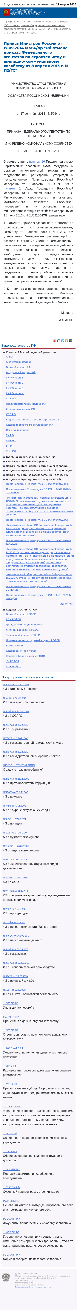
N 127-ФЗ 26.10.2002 (14, 922)
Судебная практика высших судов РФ (30, 456)
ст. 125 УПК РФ (11, 1187)
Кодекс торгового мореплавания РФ (29, 424)
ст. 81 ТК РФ (9, 1066)
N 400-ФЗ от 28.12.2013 (16, 684)
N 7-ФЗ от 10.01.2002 (14, 805)
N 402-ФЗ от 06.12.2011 (15, 832)
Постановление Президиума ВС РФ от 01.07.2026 (37, 483)
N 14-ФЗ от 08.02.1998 (15, 877)
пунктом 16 (37, 161)
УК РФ (10, 445)
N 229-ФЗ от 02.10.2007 (16, 962)
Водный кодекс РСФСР (21, 614)
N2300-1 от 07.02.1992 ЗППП (19, 765)
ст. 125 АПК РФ (11, 1254)
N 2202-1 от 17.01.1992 (14, 909)
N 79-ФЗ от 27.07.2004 (15, 738)
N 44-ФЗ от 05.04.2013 (15, 949)
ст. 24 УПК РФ (11, 1200)
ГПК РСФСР (13, 619)
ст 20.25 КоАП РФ (13, 1048)
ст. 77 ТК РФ (10, 1151)
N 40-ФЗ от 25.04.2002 (16, 711)
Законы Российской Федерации (26, 461)
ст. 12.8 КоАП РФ (12, 1106)
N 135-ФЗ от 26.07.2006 (16, 846)
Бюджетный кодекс (18, 361)
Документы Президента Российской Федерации (37, 465)
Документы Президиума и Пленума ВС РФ (33, 479)
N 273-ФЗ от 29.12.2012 (15, 724)
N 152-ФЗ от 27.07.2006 (16, 936)
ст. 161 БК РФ (10, 1133)
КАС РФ (11, 414)
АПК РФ (11, 356)
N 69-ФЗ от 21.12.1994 (14, 698)
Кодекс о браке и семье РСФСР (26, 655)
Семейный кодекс (17, 429)
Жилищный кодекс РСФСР (23, 629)
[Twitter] (63, 339)
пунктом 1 (12, 188)
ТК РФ (10, 435)
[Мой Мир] (71, 339)
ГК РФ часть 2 (14, 382)
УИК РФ (11, 440)
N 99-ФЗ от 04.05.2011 (15, 859)
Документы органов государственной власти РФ (37, 474)
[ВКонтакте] (59, 339)
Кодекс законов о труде (21, 650)
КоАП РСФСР (14, 645)
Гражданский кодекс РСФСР (24, 624)
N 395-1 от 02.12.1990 (14, 989)
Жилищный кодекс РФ (20, 408)
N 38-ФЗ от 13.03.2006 (15, 792)
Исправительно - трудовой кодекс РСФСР (33, 640)
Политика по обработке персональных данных (33, 1287)
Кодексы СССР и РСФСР (21, 609)
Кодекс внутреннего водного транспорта (32, 419)
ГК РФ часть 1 (14, 377)
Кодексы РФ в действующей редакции (31, 352)
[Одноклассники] (67, 339)
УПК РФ (11, 450)
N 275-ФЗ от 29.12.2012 (15, 751)
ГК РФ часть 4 (15, 393)
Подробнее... (66, 603)
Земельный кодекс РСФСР (23, 634)
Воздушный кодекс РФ (21, 372)
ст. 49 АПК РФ (11, 1232)
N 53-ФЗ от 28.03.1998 (15, 976)
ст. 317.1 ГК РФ (11, 1016)
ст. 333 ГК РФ (10, 1003)
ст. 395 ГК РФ (10, 1030)
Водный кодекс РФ (18, 367)
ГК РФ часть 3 (14, 388)
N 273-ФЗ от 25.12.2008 (16, 778)
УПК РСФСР (13, 666)
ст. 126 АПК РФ (11, 1218)
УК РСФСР (12, 661)
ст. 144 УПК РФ (11, 1169)
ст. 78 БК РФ (10, 1084)
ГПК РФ (11, 398)
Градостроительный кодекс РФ (26, 403)
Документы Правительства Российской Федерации (39, 470)
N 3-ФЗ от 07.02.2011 (14, 819)
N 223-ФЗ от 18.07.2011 (15, 891)
